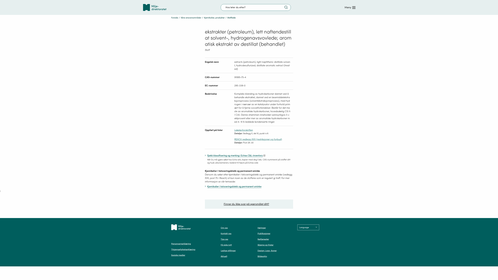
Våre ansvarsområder (191, 17)
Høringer (262, 227)
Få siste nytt (226, 245)
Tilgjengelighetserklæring (183, 249)
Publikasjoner (264, 233)
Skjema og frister (266, 245)
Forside (174, 17)
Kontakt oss (226, 233)
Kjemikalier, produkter (214, 17)
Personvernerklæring (181, 243)
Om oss (224, 227)
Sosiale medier (178, 255)
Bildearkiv (262, 256)
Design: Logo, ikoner (267, 250)
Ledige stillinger (228, 250)
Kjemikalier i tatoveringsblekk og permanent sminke (232, 170)
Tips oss (224, 239)
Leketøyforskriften (243, 130)
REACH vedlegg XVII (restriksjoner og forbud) (258, 139)
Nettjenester (263, 239)
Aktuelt (224, 256)
